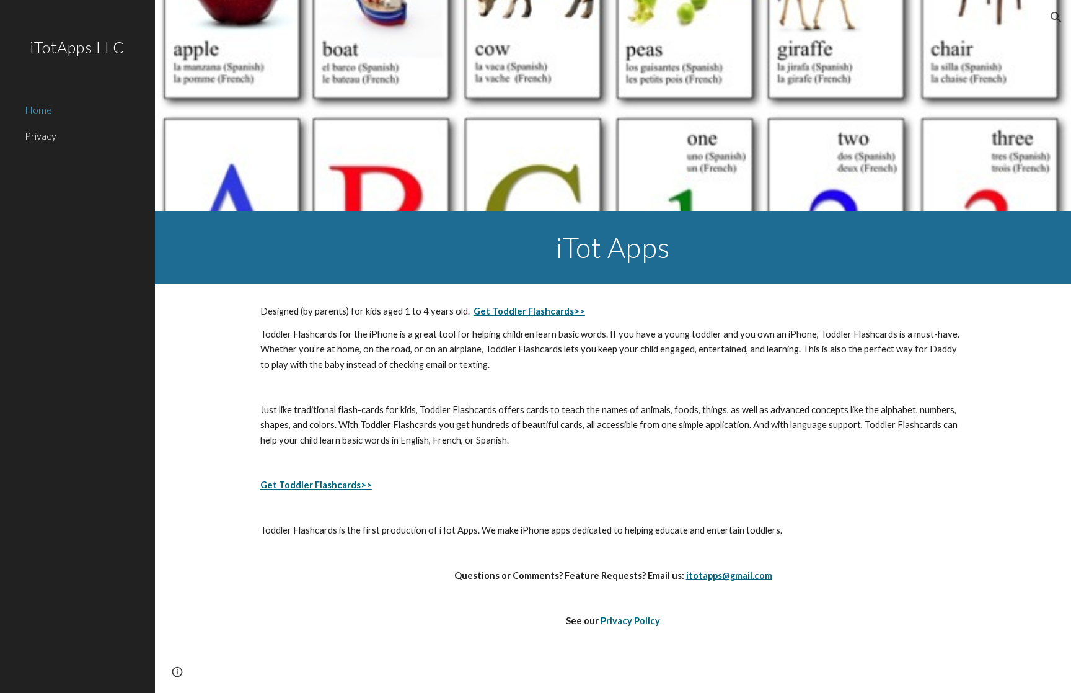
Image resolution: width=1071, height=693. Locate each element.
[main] (612, 247)
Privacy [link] (40, 135)
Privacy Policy (630, 620)
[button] (1056, 17)
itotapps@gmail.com (729, 575)
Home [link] (38, 109)
